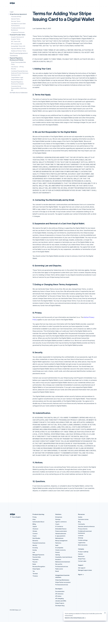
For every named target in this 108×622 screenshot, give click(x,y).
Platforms (58, 543)
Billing (34, 524)
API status (58, 596)
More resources (82, 545)
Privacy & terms (82, 529)
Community (81, 524)
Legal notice (81, 542)
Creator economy (60, 550)
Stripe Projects (59, 603)
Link (34, 552)
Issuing (35, 550)
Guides (80, 517)
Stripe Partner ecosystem (63, 582)
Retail (57, 571)
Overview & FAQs (16, 16)
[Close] (105, 613)
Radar (34, 564)
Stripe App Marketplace (62, 580)
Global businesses (60, 533)
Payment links (37, 557)
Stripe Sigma (36, 569)
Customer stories (83, 519)
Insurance (58, 559)
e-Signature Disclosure (17, 32)
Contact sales (82, 561)
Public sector (59, 569)
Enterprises (58, 517)
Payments (36, 559)
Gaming (57, 555)
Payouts (35, 562)
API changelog (59, 598)
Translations (14, 55)
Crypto (35, 536)
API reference (59, 594)
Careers (80, 554)
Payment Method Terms (18, 48)
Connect (35, 533)
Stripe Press (81, 559)
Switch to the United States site (74, 618)
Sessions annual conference (86, 526)
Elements (35, 540)
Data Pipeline (36, 538)
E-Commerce (59, 526)
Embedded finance (60, 529)
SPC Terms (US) (15, 41)
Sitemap (80, 538)
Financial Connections (39, 543)
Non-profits (58, 564)
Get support (81, 568)
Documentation (59, 591)
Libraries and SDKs (60, 601)
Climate (35, 531)
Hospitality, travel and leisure (63, 557)
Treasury (35, 576)
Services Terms (15, 21)
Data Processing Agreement (19, 53)
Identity (35, 545)
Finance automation (61, 531)
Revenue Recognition (39, 566)
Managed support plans (85, 570)
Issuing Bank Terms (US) (18, 46)
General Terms (15, 19)
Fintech (57, 552)
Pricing (34, 517)
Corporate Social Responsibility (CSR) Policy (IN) (19, 88)
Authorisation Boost (38, 522)
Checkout (35, 529)
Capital (35, 526)
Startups (57, 519)
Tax (34, 571)
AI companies (59, 547)
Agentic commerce (61, 522)
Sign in (80, 574)
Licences (80, 535)
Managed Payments (38, 555)
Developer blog (59, 605)
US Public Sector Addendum (19, 92)
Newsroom (81, 556)
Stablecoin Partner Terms (18, 51)
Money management (61, 540)
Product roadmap (83, 551)
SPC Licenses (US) (16, 44)
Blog (79, 522)
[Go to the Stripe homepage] (12, 514)
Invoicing (35, 547)
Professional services (61, 566)
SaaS (56, 545)
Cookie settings (82, 540)
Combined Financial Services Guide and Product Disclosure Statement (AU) (19, 73)
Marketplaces (59, 538)
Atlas (34, 519)
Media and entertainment (62, 562)
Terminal (35, 573)
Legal (11, 12)
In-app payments (60, 536)
